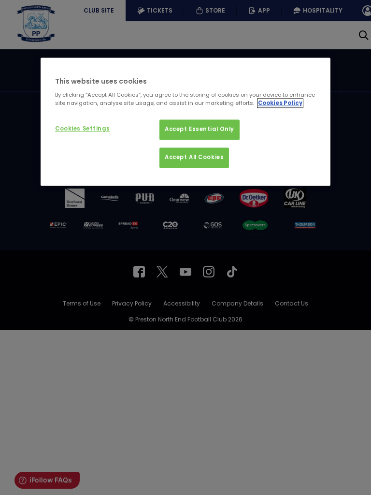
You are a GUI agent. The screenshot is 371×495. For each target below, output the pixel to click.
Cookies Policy (280, 103)
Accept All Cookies (194, 157)
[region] (185, 122)
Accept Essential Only (199, 129)
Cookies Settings (82, 129)
